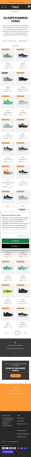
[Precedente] (6, 333)
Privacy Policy (20, 421)
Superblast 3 (23, 112)
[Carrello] (28, 7)
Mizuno (23, 87)
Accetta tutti (15, 241)
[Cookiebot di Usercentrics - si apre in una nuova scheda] (19, 210)
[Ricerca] (5, 7)
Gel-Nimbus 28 (8, 112)
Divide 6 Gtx (8, 254)
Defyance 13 (23, 324)
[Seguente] (25, 333)
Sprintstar (23, 278)
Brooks (8, 63)
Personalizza (14, 246)
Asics (8, 110)
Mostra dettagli (22, 235)
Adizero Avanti (23, 254)
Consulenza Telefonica (23, 433)
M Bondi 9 (23, 301)
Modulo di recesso (22, 424)
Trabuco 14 (23, 136)
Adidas (23, 252)
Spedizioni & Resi (21, 436)
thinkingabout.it (15, 441)
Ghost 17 (8, 65)
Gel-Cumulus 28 (8, 136)
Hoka (23, 299)
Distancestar (8, 278)
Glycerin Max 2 (23, 41)
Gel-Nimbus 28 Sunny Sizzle (8, 183)
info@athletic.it (9, 418)
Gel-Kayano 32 (23, 159)
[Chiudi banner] (28, 209)
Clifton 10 (8, 324)
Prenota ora (21, 2)
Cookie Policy (20, 418)
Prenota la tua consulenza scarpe (15, 348)
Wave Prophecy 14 (23, 89)
